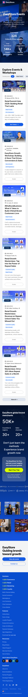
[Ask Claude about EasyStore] (7, 661)
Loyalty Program (7, 620)
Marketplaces (6, 598)
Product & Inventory (8, 623)
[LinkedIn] (10, 685)
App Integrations (7, 632)
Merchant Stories (7, 651)
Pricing (4, 642)
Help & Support (6, 648)
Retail (6, 583)
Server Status (6, 654)
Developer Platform (7, 678)
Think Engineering (7, 681)
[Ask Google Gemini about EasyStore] (10, 661)
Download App (6, 635)
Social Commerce (7, 595)
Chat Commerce (7, 604)
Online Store (5, 614)
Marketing (8, 586)
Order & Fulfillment (7, 626)
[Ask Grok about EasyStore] (17, 661)
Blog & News (5, 645)
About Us (5, 669)
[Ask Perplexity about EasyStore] (13, 661)
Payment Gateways (7, 629)
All (12, 76)
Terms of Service (12, 688)
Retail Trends (20, 76)
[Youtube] (16, 685)
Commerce (8, 579)
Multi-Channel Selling (8, 592)
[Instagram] (6, 685)
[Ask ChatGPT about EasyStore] (3, 661)
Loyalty (7, 589)
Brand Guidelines (7, 672)
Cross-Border (6, 607)
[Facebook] (3, 685)
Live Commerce (6, 601)
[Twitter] (13, 685)
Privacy (19, 688)
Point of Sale (5, 617)
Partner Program (7, 675)
